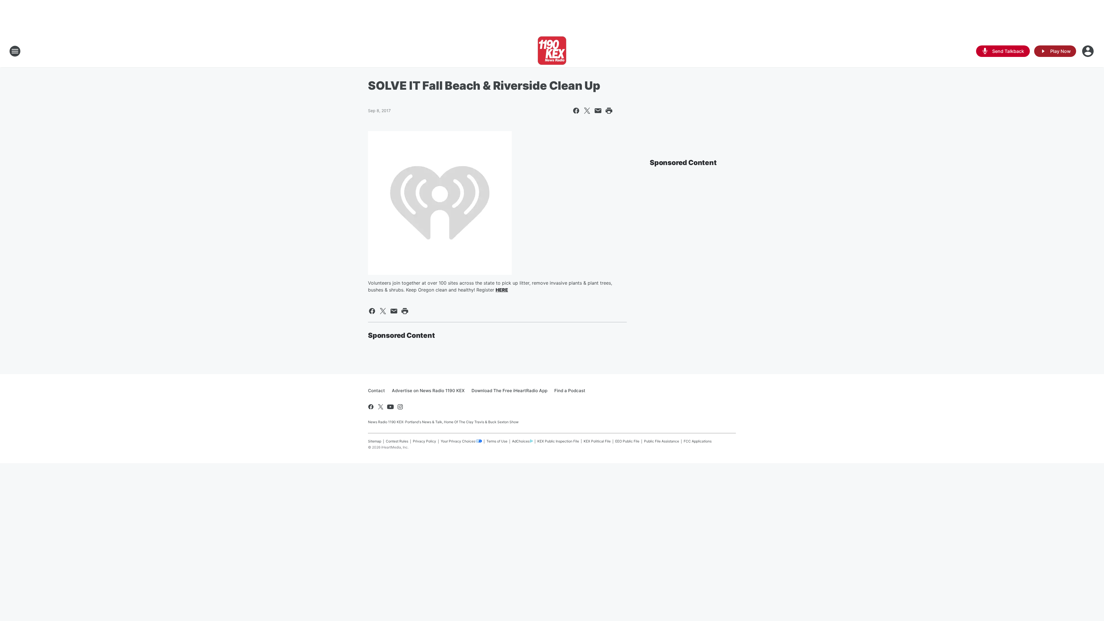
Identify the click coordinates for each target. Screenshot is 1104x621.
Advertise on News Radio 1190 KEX (428, 390)
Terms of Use (496, 441)
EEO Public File (627, 441)
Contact (376, 390)
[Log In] (1088, 51)
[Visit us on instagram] (400, 406)
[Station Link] (552, 51)
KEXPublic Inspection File (558, 441)
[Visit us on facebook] (370, 406)
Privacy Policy (424, 441)
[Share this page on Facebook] (576, 111)
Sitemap (374, 441)
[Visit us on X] (380, 406)
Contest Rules (397, 441)
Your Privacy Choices (458, 441)
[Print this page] (609, 111)
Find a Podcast (569, 390)
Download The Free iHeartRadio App (509, 390)
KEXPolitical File (597, 441)
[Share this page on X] (587, 111)
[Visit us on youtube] (390, 406)
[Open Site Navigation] (15, 51)
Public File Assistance (661, 441)
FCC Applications (698, 441)
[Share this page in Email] (598, 111)
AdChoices (521, 441)
